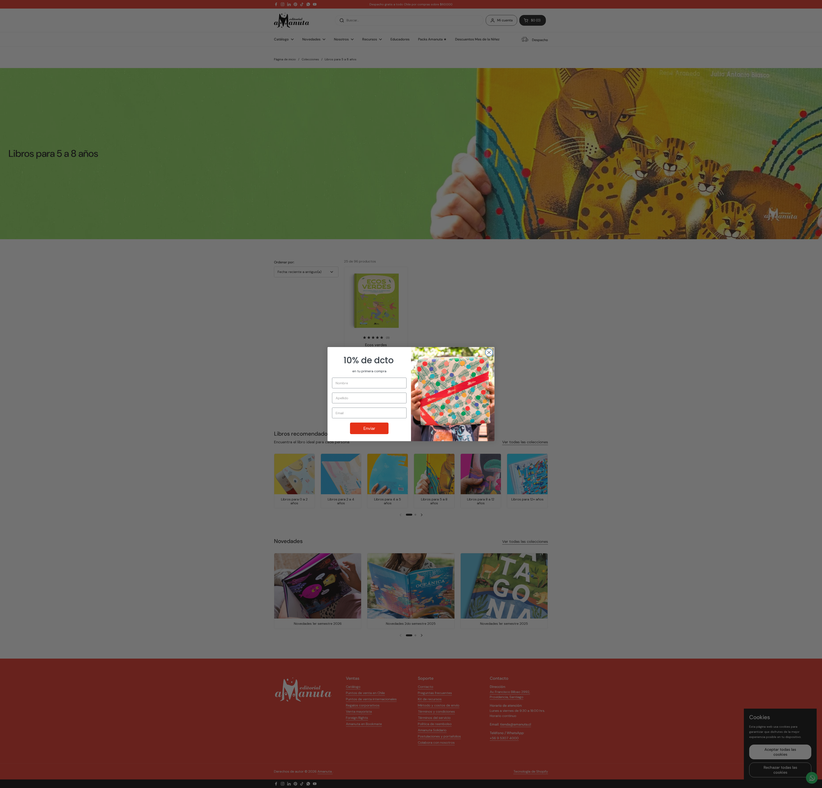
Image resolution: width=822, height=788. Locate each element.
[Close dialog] (489, 352)
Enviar (369, 428)
